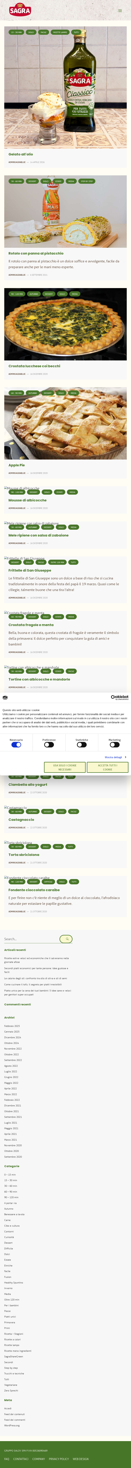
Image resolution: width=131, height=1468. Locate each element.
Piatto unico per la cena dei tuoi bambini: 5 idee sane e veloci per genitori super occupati (37, 992)
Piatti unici (10, 1316)
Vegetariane (10, 1384)
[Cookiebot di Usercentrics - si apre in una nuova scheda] (113, 697)
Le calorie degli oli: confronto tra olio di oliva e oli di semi (35, 978)
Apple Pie (17, 465)
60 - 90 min (16, 393)
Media (71, 181)
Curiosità (9, 1237)
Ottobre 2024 (11, 1043)
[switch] (49, 744)
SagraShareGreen (13, 1356)
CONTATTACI (20, 1459)
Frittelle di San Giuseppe (30, 571)
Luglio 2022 (10, 1071)
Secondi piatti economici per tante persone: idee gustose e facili (36, 970)
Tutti (76, 32)
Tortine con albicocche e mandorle (39, 680)
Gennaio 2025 (11, 1031)
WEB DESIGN (81, 1459)
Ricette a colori (12, 1339)
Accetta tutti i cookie (107, 767)
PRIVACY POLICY (59, 1459)
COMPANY (38, 1459)
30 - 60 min (16, 181)
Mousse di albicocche (28, 500)
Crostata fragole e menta (31, 625)
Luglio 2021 (10, 1122)
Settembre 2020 (13, 1156)
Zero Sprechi (11, 1390)
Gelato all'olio (21, 154)
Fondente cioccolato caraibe (34, 890)
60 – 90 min (10, 1191)
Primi (7, 1328)
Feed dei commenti (14, 1419)
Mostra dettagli (113, 757)
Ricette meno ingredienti (17, 1350)
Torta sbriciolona (24, 855)
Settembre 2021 (13, 1116)
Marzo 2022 (10, 1094)
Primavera (9, 1322)
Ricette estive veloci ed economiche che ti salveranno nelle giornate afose (36, 960)
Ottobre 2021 (11, 1111)
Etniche (8, 1265)
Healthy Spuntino (13, 1282)
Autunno (34, 294)
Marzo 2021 (10, 1139)
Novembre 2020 (13, 1145)
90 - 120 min (17, 294)
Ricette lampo (60, 32)
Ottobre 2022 (11, 1054)
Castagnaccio (21, 820)
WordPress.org (12, 1425)
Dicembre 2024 (12, 1037)
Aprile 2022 (10, 1088)
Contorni (9, 1231)
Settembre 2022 (13, 1060)
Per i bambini (11, 1305)
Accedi (7, 1408)
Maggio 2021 (11, 1128)
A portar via (10, 1203)
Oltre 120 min (57, 562)
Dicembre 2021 (12, 1105)
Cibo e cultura (11, 1225)
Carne (7, 1220)
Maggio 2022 (11, 1082)
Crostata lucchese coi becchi (34, 366)
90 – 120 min (11, 1197)
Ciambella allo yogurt (28, 785)
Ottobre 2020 (11, 1151)
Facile (43, 32)
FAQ (6, 1459)
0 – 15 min (10, 1174)
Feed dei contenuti (14, 1414)
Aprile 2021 (10, 1133)
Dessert (32, 181)
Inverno (8, 1288)
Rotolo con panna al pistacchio (36, 254)
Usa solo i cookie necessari (64, 767)
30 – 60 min (10, 1185)
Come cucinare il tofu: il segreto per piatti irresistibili (33, 984)
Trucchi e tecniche (14, 1373)
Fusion (7, 1276)
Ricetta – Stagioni (13, 1333)
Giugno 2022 (11, 1077)
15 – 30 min (10, 1180)
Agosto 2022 (11, 1065)
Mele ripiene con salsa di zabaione (39, 536)
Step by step (87, 181)
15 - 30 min (16, 32)
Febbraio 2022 (12, 1099)
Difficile (48, 881)
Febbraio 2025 (12, 1026)
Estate (58, 181)
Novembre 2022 (13, 1048)
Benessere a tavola (14, 1214)
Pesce (7, 1311)
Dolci (31, 32)
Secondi (8, 1362)
